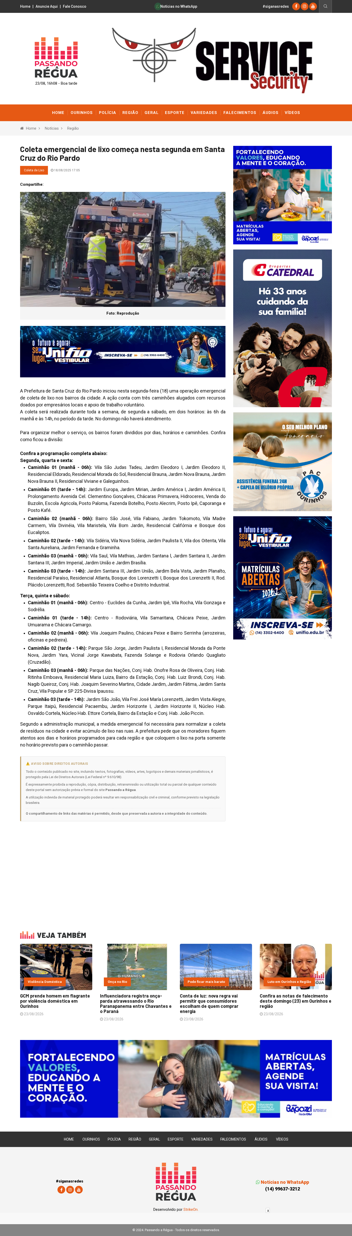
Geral (152, 112)
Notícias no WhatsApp (178, 6)
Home (25, 6)
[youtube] (313, 6)
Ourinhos (82, 112)
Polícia (107, 112)
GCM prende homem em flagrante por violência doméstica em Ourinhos (55, 1001)
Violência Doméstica (45, 982)
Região (130, 112)
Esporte (175, 112)
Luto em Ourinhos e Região (289, 982)
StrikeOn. (190, 1209)
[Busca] (325, 6)
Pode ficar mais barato (206, 982)
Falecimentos (239, 112)
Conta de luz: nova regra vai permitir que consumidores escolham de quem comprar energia (209, 1003)
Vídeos (292, 112)
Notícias (52, 128)
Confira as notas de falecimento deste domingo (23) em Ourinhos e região (295, 1001)
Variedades (204, 112)
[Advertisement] (122, 873)
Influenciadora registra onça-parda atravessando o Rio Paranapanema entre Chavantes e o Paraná (136, 1003)
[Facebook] (296, 6)
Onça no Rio (117, 982)
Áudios (271, 112)
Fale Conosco (74, 6)
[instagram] (304, 6)
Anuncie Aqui (47, 6)
